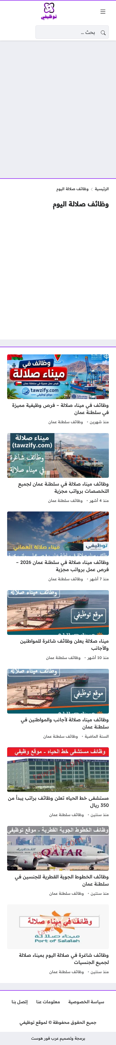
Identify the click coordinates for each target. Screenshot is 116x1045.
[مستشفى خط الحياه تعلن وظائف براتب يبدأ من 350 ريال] (58, 783)
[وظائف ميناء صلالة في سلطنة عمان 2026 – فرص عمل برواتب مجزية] (58, 547)
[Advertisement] (58, 106)
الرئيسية (102, 188)
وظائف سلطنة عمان (65, 421)
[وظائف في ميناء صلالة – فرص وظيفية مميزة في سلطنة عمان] (58, 390)
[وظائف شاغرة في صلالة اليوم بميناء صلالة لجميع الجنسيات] (58, 940)
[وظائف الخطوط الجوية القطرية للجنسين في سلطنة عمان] (58, 861)
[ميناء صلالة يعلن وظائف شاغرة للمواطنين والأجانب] (58, 626)
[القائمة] (103, 12)
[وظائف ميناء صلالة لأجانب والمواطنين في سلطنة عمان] (58, 704)
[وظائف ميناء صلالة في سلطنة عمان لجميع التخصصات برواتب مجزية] (58, 469)
